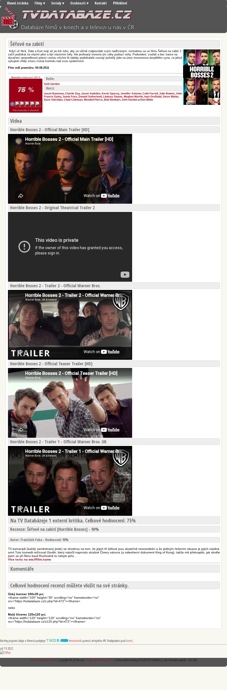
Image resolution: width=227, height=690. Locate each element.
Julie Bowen (166, 93)
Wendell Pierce (93, 99)
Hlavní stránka (17, 3)
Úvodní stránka (38, 660)
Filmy (38, 3)
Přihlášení (120, 3)
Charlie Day (72, 93)
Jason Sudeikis (90, 93)
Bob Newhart (112, 99)
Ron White (146, 99)
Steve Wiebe (170, 96)
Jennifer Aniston (130, 93)
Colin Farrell (150, 93)
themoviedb (75, 641)
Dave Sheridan (53, 99)
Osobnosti (78, 3)
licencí (129, 641)
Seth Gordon (52, 84)
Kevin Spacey (110, 93)
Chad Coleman (73, 99)
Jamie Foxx (70, 96)
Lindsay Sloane (112, 96)
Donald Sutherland (90, 96)
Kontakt (101, 3)
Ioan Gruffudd (152, 96)
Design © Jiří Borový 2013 (100, 660)
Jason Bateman (54, 93)
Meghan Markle (133, 96)
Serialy (56, 3)
